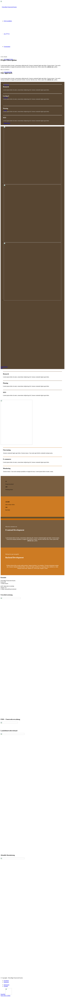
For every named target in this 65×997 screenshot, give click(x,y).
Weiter (6, 367)
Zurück (2, 367)
